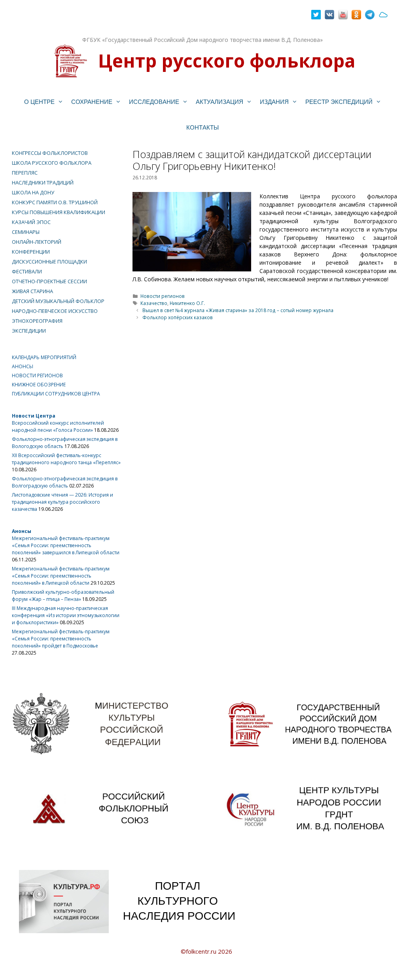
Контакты (202, 127)
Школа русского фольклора (51, 162)
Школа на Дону (33, 192)
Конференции (31, 251)
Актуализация (219, 101)
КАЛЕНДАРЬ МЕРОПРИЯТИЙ (44, 357)
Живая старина (32, 291)
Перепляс (25, 172)
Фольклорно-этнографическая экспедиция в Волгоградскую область (64, 482)
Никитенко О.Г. (187, 303)
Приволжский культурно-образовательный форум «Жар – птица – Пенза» (63, 595)
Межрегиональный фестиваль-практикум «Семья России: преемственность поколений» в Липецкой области (61, 575)
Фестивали (27, 271)
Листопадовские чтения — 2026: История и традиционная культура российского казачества (62, 501)
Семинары (26, 231)
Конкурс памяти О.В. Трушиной (55, 202)
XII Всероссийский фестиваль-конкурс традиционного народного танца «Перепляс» (66, 459)
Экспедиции (29, 330)
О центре (39, 101)
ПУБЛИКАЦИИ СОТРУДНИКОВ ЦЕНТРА (56, 393)
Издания (274, 101)
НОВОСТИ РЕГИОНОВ (37, 375)
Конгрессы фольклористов (50, 152)
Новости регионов (162, 296)
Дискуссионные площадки (49, 261)
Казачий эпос (31, 222)
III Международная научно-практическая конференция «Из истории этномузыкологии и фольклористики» (65, 615)
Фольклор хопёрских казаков (177, 317)
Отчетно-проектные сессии (49, 281)
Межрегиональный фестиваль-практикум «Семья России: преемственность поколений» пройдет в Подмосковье (61, 638)
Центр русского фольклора (226, 60)
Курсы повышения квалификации (58, 212)
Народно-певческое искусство (55, 310)
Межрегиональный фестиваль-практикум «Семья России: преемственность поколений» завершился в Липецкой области (65, 545)
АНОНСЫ (22, 366)
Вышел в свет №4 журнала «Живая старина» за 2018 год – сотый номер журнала (237, 310)
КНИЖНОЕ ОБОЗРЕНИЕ (39, 384)
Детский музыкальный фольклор (58, 301)
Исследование (154, 101)
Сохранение (91, 101)
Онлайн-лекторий (36, 241)
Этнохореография (37, 320)
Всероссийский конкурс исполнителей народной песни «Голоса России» (58, 426)
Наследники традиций (43, 182)
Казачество (153, 303)
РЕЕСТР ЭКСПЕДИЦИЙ (339, 101)
